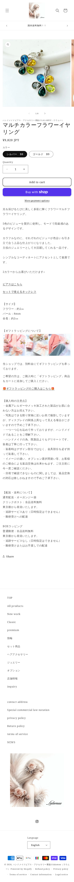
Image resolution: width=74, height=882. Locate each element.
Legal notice (61, 874)
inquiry (12, 686)
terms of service (17, 734)
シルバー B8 (14, 154)
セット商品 (13, 646)
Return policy (16, 726)
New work (13, 614)
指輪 (9, 638)
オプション (13, 670)
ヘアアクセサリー (17, 654)
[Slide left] (29, 113)
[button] (7, 10)
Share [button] (10, 556)
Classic (11, 622)
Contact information (41, 874)
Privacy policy (60, 869)
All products (15, 606)
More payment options (37, 200)
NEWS (11, 742)
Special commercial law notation (28, 710)
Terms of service (18, 874)
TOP (9, 597)
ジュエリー (13, 662)
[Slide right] (45, 113)
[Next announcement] (67, 26)
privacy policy (16, 718)
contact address (17, 702)
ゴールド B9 (41, 154)
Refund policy (42, 869)
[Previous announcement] (7, 26)
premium (13, 630)
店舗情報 (12, 678)
